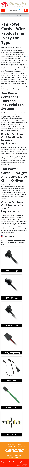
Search (20, 10)
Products (9, 15)
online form (19, 87)
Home (3, 15)
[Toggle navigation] (3, 10)
